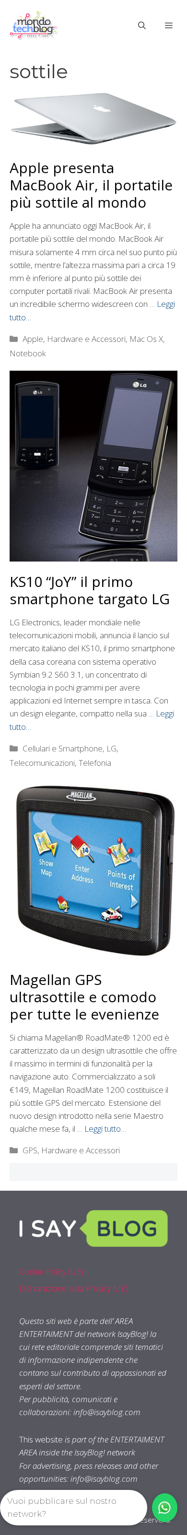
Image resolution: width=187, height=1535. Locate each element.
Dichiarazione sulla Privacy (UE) (73, 1288)
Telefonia (95, 762)
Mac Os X (146, 338)
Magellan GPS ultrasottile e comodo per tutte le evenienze (84, 997)
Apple (33, 338)
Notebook (28, 353)
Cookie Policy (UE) (51, 1271)
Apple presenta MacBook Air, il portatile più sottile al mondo (91, 185)
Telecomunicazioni (42, 762)
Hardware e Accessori (86, 338)
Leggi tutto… (105, 1128)
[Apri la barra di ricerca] (142, 25)
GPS (30, 1150)
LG (111, 748)
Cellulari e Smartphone (63, 748)
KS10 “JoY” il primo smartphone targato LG (90, 590)
